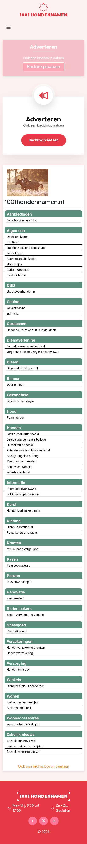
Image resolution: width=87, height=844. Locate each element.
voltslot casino (16, 308)
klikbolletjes (14, 264)
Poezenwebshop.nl (19, 582)
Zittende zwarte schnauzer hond (28, 450)
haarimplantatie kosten (22, 258)
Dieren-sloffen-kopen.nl (22, 368)
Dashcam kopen (18, 236)
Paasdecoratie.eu (18, 565)
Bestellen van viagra (20, 401)
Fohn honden (16, 417)
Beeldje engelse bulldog (23, 456)
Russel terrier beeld (20, 445)
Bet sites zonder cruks (21, 220)
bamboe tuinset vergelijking (25, 746)
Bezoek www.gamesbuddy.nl (26, 346)
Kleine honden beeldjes (22, 702)
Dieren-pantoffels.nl (20, 527)
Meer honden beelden (21, 461)
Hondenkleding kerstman (23, 510)
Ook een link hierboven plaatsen (43, 766)
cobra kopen (15, 253)
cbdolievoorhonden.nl (21, 291)
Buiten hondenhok (19, 708)
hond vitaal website (19, 467)
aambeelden (15, 598)
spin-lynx (13, 313)
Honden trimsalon (18, 669)
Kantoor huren (16, 275)
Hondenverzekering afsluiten (26, 647)
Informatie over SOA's (21, 488)
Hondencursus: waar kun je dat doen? (32, 330)
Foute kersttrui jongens (22, 532)
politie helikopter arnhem (23, 494)
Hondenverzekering (20, 653)
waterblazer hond (18, 472)
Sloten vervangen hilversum (25, 614)
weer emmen (15, 384)
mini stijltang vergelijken (22, 549)
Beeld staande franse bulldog (26, 439)
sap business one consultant (26, 247)
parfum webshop (18, 269)
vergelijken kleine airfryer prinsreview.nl (33, 352)
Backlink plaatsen (43, 66)
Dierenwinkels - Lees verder (25, 686)
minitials (12, 242)
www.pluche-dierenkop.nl (23, 724)
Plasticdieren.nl (17, 631)
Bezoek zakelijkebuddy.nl (23, 751)
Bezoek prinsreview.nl (21, 740)
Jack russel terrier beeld (23, 434)
